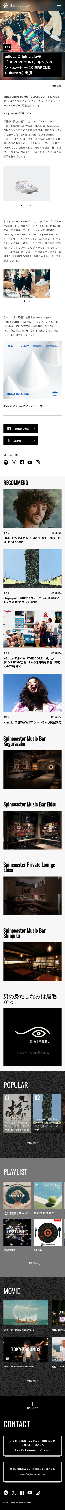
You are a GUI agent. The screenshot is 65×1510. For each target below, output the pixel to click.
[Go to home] (16, 5)
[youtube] (30, 464)
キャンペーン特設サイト (18, 113)
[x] (14, 464)
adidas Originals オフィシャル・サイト (26, 406)
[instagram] (38, 464)
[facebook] (22, 464)
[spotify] (6, 464)
